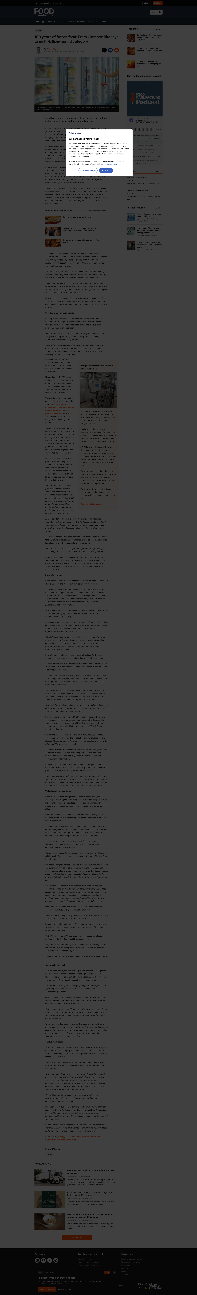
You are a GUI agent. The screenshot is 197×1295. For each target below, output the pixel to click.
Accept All (106, 170)
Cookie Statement (109, 164)
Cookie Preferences (88, 170)
